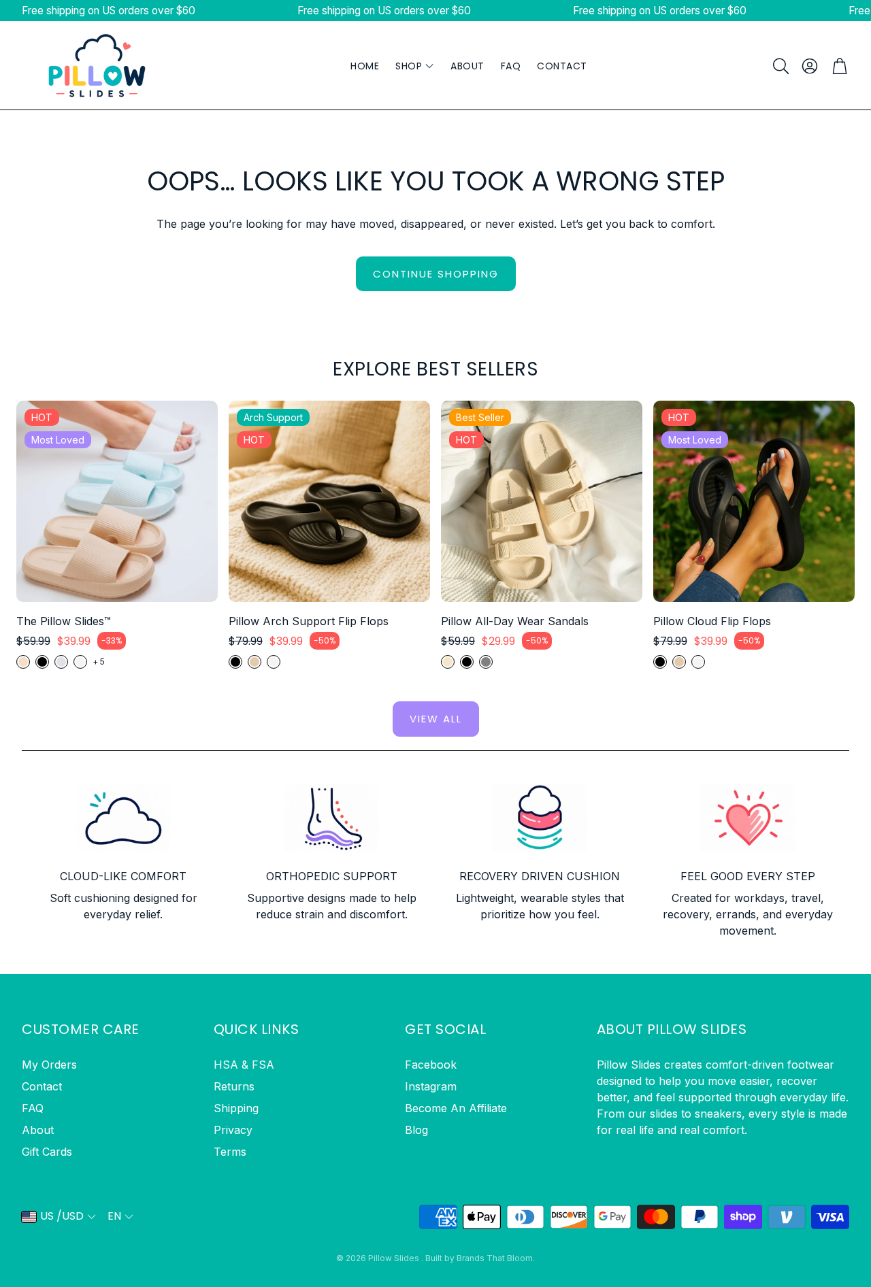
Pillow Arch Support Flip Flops (309, 621)
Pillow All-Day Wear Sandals (515, 621)
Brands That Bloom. (496, 1258)
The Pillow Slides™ (63, 621)
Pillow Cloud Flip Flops (712, 621)
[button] (779, 66)
